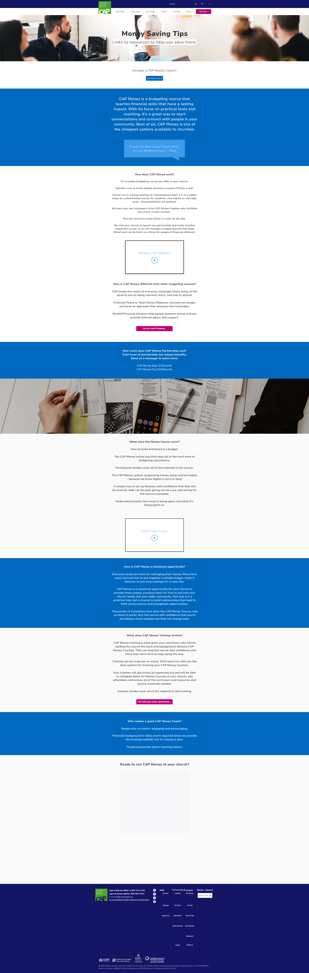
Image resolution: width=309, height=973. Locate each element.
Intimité (123, 899)
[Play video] (154, 260)
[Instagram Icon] (154, 897)
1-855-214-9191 (137, 890)
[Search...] (196, 3)
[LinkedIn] (154, 890)
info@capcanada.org (124, 897)
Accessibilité (114, 899)
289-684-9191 (137, 893)
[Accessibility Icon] (154, 901)
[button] (176, 11)
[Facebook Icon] (154, 894)
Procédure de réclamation (138, 899)
